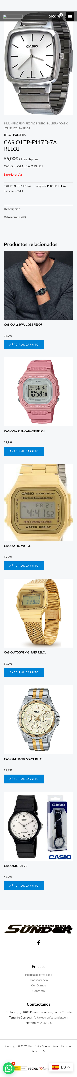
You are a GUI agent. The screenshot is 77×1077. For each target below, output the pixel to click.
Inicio (7, 123)
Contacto (38, 991)
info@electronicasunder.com (49, 1017)
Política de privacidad (38, 974)
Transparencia (38, 980)
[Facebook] (38, 942)
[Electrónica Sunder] (13, 17)
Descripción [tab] (12, 209)
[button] (9, 1068)
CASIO (19, 191)
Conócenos (38, 985)
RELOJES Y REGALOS (24, 123)
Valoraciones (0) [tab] (15, 217)
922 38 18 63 (45, 1022)
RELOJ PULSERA (48, 123)
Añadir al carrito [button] (24, 344)
